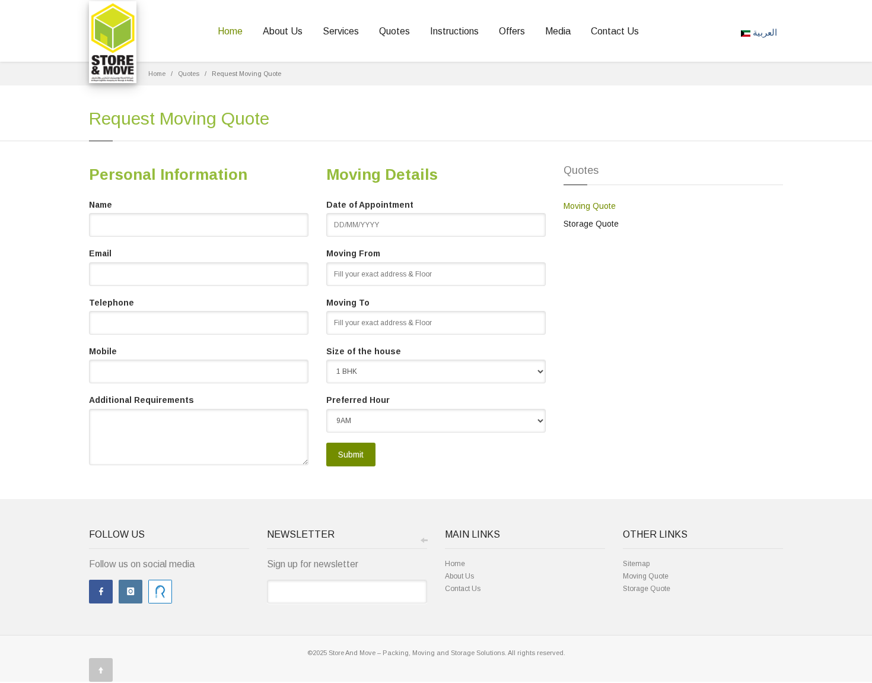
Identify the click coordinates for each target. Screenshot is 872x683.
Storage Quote (591, 223)
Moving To (348, 302)
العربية (763, 32)
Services (341, 31)
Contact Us (615, 31)
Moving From (353, 253)
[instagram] (130, 591)
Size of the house (363, 351)
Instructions (454, 31)
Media (558, 31)
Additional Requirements (141, 400)
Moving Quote (590, 206)
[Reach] (160, 591)
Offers (512, 31)
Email (100, 253)
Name (100, 204)
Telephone (111, 302)
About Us (283, 31)
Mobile (103, 351)
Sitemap (636, 564)
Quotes (394, 31)
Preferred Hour (358, 400)
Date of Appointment (369, 204)
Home (230, 31)
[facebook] (101, 591)
